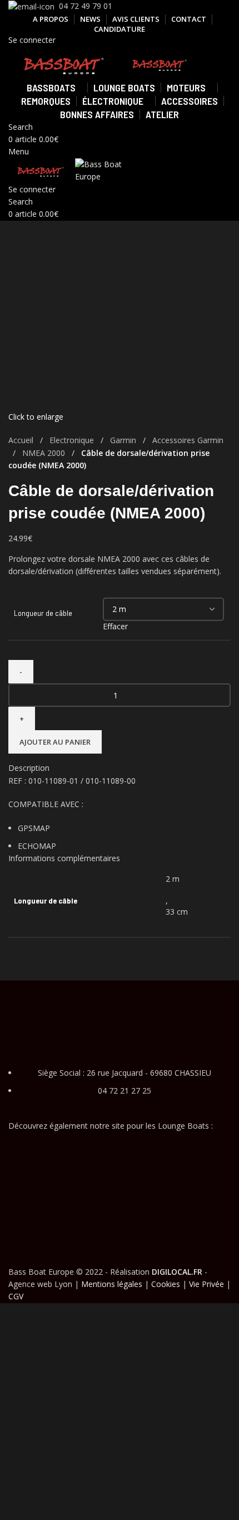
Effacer (115, 626)
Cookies (165, 1284)
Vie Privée (206, 1284)
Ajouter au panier (55, 742)
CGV (15, 1296)
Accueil (22, 440)
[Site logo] (65, 62)
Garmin (124, 440)
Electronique (72, 440)
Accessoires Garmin (187, 440)
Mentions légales (111, 1284)
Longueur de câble (43, 613)
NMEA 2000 (44, 453)
